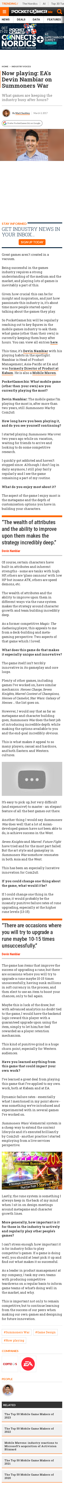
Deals (21, 19)
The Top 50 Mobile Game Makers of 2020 (29, 1476)
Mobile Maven (44, 373)
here (54, 342)
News (6, 19)
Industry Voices (21, 66)
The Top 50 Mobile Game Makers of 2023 (29, 1415)
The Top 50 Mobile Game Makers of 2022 (29, 1430)
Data (36, 19)
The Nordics (30, 3)
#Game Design (45, 1332)
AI (44, 3)
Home (5, 66)
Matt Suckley (22, 113)
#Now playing (14, 1340)
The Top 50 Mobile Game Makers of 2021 (29, 1462)
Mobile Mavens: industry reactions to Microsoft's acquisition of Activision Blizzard (31, 1446)
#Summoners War (17, 1332)
